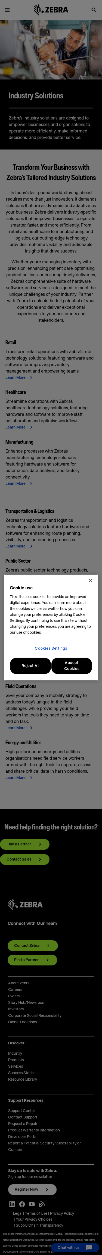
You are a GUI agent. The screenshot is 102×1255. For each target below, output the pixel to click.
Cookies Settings (51, 648)
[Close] (91, 580)
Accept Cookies (71, 666)
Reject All (30, 666)
